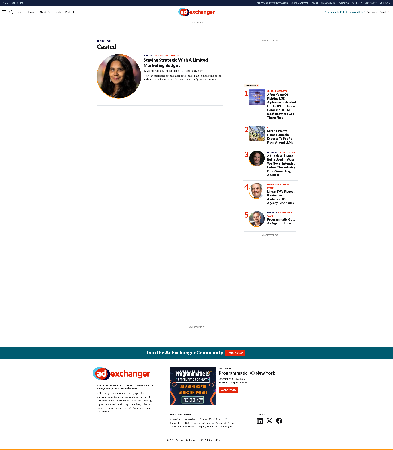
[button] (11, 12)
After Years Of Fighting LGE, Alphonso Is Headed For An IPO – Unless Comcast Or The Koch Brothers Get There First (281, 106)
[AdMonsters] (371, 3)
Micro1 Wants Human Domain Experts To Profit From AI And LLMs (280, 136)
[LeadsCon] (357, 3)
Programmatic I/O (334, 11)
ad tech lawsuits (277, 91)
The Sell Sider (286, 152)
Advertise (190, 419)
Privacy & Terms (224, 423)
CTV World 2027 (355, 11)
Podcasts (70, 11)
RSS (187, 423)
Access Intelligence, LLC (189, 440)
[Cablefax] (385, 3)
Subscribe (372, 11)
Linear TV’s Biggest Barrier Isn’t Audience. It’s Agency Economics (281, 197)
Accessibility (177, 426)
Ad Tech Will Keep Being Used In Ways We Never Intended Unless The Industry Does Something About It (281, 165)
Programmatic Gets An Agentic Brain (281, 221)
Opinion (31, 11)
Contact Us (205, 419)
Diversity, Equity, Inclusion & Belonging (210, 426)
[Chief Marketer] (300, 3)
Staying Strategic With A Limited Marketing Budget (176, 62)
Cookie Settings (202, 423)
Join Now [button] (235, 353)
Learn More (228, 389)
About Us (44, 11)
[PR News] (315, 3)
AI (268, 127)
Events (57, 11)
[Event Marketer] (328, 3)
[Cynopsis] (344, 3)
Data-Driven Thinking (167, 55)
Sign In (383, 11)
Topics (18, 11)
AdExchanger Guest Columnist (163, 71)
